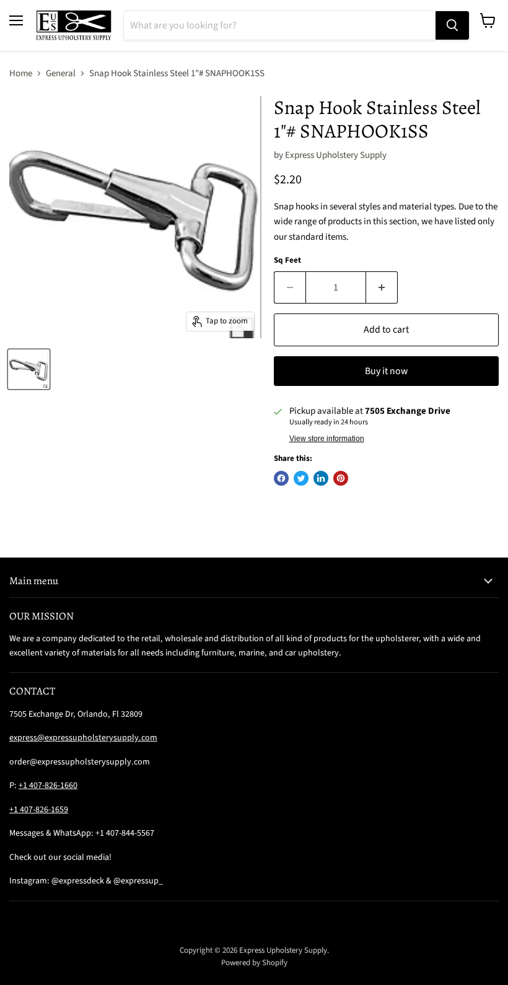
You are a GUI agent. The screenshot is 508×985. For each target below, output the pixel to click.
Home (20, 73)
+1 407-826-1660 (48, 785)
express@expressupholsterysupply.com (83, 738)
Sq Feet (287, 260)
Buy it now (386, 371)
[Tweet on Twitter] (301, 478)
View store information (326, 438)
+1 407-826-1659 (38, 809)
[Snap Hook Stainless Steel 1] (29, 369)
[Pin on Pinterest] (340, 478)
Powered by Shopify (254, 962)
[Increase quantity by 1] (382, 287)
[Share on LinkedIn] (320, 478)
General (61, 73)
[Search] (452, 25)
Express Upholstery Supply (336, 155)
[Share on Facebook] (281, 478)
